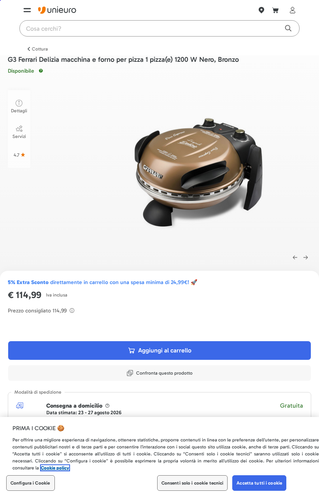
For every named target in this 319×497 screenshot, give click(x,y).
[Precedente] (294, 257)
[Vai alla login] (291, 10)
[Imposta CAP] (261, 10)
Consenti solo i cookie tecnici (192, 483)
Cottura (40, 49)
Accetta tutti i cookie (259, 483)
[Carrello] (275, 10)
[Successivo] (305, 257)
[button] (197, 168)
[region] (159, 457)
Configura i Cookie (30, 483)
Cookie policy (55, 468)
